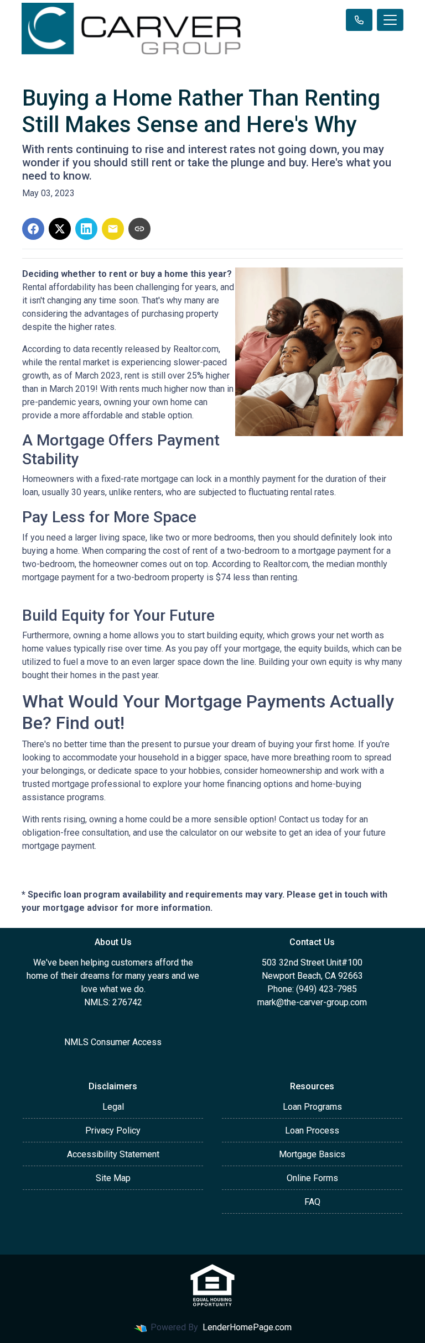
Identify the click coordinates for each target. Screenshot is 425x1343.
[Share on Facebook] (33, 229)
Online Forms (312, 1178)
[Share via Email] (113, 229)
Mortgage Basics (312, 1154)
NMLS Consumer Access (113, 1042)
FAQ (312, 1202)
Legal (113, 1106)
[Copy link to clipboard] (139, 229)
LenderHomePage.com (247, 1327)
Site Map (113, 1178)
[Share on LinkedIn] (86, 229)
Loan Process (312, 1130)
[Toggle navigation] (390, 20)
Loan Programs (312, 1106)
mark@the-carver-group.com (312, 1002)
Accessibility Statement (113, 1154)
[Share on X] (60, 229)
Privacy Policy (113, 1130)
